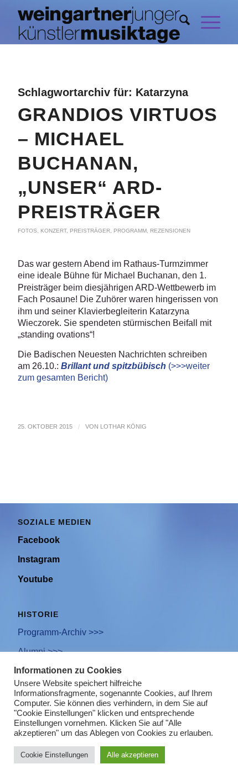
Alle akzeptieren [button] (132, 755)
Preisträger (90, 231)
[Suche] (179, 22)
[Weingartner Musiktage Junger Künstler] (98, 22)
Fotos (27, 231)
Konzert (53, 231)
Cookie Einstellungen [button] (54, 755)
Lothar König (123, 426)
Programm (130, 231)
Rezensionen (170, 231)
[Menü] (205, 22)
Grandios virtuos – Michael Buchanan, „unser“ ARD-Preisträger (118, 163)
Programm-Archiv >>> (61, 632)
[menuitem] (179, 22)
